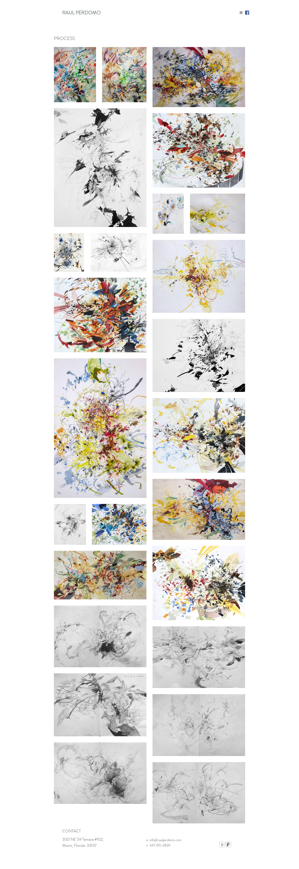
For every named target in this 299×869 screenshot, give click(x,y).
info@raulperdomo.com (165, 839)
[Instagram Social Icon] (241, 13)
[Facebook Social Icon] (247, 13)
